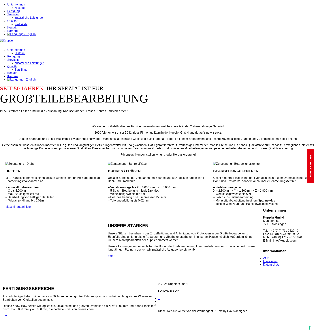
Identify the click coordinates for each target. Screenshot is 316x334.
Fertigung (13, 11)
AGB (266, 258)
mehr (111, 255)
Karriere (12, 30)
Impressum (270, 261)
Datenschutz (271, 264)
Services (13, 14)
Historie (20, 7)
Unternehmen (16, 4)
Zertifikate (21, 24)
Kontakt (12, 27)
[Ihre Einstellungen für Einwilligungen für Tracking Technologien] (309, 327)
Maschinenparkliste (18, 206)
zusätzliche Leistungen (29, 17)
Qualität (12, 21)
